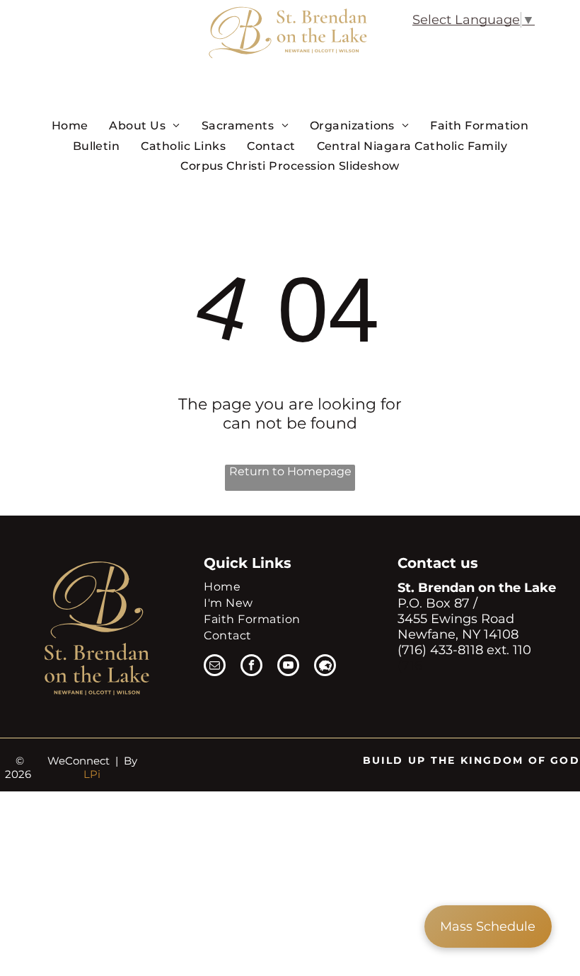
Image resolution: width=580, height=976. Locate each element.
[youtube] (288, 667)
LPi (91, 774)
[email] (215, 667)
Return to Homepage (290, 471)
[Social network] (325, 667)
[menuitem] (70, 125)
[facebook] (251, 667)
